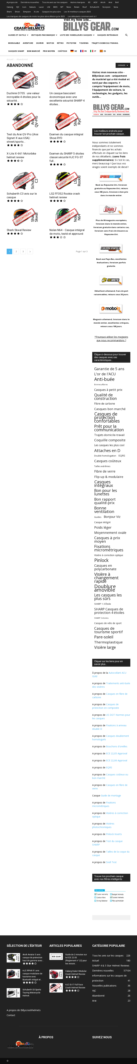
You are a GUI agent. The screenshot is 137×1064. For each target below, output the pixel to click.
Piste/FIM (71, 43)
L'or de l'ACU (105, 374)
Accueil (10, 59)
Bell (117, 2)
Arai (110, 2)
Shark (9, 11)
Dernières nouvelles (30, 2)
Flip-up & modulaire (108, 476)
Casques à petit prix (108, 390)
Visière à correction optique (108, 555)
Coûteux (62, 51)
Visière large (105, 647)
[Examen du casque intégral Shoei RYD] (68, 121)
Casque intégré (102, 522)
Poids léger (102, 527)
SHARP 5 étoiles (101, 618)
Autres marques (78, 2)
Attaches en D (107, 450)
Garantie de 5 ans (109, 368)
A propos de (12, 2)
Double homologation (105, 455)
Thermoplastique (108, 642)
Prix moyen (49, 51)
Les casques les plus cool (109, 445)
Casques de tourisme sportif (108, 630)
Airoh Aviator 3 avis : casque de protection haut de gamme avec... (33, 957)
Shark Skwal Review (19, 230)
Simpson (27, 11)
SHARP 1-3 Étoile (102, 603)
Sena (116, 7)
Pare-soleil (103, 637)
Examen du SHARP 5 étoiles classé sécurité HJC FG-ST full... (66, 157)
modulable (14, 43)
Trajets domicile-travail (105, 43)
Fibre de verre (104, 471)
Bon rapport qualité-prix (105, 500)
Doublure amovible (105, 588)
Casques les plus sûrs (51, 11)
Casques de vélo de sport (107, 623)
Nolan (76, 7)
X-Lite (36, 11)
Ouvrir (40, 43)
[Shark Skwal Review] (26, 216)
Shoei (17, 11)
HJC (17, 7)
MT (61, 7)
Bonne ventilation (104, 509)
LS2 (48, 7)
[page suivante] (30, 251)
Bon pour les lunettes (105, 492)
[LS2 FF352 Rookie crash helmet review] (68, 180)
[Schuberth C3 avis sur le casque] (26, 180)
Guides (97, 516)
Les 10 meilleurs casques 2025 (77, 11)
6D (89, 2)
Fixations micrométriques (108, 548)
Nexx (68, 7)
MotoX (50, 43)
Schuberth (94, 7)
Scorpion (106, 7)
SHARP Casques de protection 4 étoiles (109, 610)
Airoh (103, 2)
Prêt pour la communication (109, 427)
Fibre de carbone (104, 403)
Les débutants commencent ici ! (82, 16)
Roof (85, 7)
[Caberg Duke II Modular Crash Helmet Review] (56, 974)
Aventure (28, 43)
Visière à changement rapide (106, 577)
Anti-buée (104, 379)
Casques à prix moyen (107, 539)
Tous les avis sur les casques (54, 2)
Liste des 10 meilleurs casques (76, 35)
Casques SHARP (16, 51)
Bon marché (33, 51)
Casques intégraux (107, 35)
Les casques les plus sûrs (108, 596)
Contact (11, 1015)
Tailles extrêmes (102, 466)
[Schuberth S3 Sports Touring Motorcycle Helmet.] (13, 992)
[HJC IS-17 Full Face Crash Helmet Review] (56, 987)
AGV (95, 2)
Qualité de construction (105, 396)
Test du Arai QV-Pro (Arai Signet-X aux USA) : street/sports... (22, 138)
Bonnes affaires (101, 384)
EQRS (121, 455)
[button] (126, 35)
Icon (24, 7)
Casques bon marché (110, 409)
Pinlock (101, 560)
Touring (84, 43)
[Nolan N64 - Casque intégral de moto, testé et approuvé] (68, 216)
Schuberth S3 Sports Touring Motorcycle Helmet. (32, 993)
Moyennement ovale (110, 532)
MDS (55, 7)
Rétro (60, 43)
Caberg (10, 7)
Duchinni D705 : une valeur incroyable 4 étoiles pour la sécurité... (23, 97)
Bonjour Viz (112, 516)
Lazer (41, 7)
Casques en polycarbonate (105, 567)
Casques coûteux (107, 461)
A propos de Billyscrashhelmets (24, 1010)
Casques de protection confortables (107, 417)
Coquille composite (109, 440)
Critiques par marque (43, 35)
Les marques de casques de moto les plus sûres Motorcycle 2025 (36, 16)
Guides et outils (17, 35)
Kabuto (32, 7)
